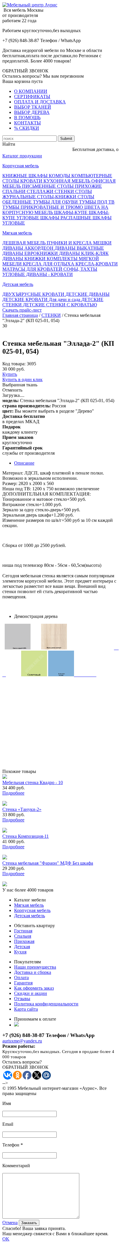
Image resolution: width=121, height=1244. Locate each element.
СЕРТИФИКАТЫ (32, 96)
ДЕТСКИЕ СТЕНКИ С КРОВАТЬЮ (60, 304)
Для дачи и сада (65, 299)
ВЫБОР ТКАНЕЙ (32, 107)
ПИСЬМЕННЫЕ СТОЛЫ (48, 186)
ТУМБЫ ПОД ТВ (97, 201)
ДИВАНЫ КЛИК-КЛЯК (84, 253)
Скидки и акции (30, 993)
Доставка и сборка (32, 972)
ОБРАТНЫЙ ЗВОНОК (25, 70)
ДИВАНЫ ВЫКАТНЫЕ (79, 248)
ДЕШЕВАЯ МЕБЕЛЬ (24, 242)
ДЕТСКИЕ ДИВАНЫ (87, 294)
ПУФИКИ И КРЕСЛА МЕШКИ (79, 242)
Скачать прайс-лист (22, 309)
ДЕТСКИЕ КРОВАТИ (25, 299)
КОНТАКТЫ (27, 122)
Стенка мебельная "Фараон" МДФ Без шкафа (47, 863)
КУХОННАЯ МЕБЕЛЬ (67, 180)
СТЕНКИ (65, 191)
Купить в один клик (22, 379)
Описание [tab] (24, 463)
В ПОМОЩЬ (27, 117)
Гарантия (23, 982)
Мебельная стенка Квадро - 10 (32, 782)
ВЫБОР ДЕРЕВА (32, 112)
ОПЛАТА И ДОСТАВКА (40, 101)
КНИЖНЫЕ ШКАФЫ (25, 175)
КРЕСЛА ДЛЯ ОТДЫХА (49, 263)
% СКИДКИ (26, 128)
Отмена (10, 1222)
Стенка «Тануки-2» (21, 809)
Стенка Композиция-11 (25, 836)
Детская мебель (17, 284)
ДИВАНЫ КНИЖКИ (24, 258)
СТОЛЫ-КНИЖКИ (57, 196)
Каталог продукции (22, 155)
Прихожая (24, 941)
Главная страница (20, 315)
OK (5, 1238)
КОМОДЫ (60, 175)
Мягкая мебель (17, 232)
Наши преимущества (35, 967)
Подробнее (13, 792)
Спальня (22, 936)
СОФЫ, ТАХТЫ (80, 269)
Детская (22, 946)
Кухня (20, 951)
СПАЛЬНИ (14, 191)
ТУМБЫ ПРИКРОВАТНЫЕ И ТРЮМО (43, 207)
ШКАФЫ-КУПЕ (71, 212)
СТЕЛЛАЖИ (41, 191)
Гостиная (23, 930)
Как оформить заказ (34, 988)
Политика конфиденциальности (46, 1003)
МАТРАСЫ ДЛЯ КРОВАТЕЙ (32, 269)
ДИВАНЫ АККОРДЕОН (28, 248)
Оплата (21, 977)
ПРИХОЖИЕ (88, 186)
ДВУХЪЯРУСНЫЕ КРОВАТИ (33, 294)
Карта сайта (26, 1009)
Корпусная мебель (20, 165)
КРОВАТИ (31, 180)
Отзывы (22, 998)
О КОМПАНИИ (30, 91)
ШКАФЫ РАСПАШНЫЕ (66, 217)
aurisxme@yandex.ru (22, 1040)
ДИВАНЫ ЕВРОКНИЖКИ (30, 253)
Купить (9, 374)
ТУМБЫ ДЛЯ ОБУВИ (56, 201)
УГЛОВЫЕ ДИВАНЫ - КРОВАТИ (37, 274)
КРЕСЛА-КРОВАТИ (96, 263)
